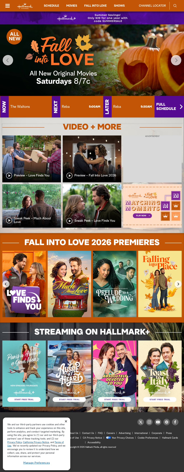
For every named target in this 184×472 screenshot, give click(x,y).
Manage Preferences (36, 463)
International (141, 433)
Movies (71, 5)
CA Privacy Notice (92, 438)
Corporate (157, 433)
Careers (111, 433)
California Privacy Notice (36, 442)
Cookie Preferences (148, 438)
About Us (73, 433)
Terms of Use (72, 438)
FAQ (100, 433)
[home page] (25, 6)
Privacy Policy (14, 442)
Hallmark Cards (170, 438)
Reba (66, 107)
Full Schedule (166, 107)
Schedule (51, 5)
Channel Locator (152, 5)
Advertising (125, 433)
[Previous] (8, 60)
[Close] (66, 421)
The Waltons (20, 107)
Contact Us (88, 433)
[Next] (176, 60)
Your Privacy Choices (123, 438)
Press (169, 433)
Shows (119, 5)
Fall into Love (95, 5)
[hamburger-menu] (7, 6)
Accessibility (94, 442)
